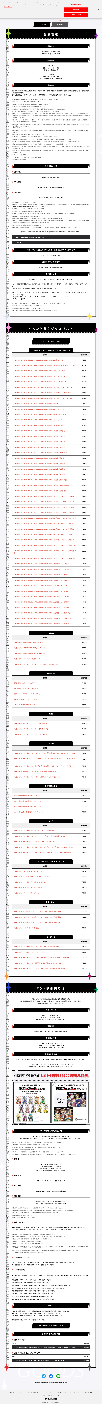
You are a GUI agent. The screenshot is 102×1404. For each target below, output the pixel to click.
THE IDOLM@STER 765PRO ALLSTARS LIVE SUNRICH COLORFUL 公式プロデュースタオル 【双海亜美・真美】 (45, 552)
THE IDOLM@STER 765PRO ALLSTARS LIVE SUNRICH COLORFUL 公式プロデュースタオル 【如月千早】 (44, 502)
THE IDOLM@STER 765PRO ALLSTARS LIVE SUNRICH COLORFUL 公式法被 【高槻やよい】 (40, 453)
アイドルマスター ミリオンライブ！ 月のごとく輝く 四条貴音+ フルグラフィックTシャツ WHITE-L (43, 766)
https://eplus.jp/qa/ (54, 255)
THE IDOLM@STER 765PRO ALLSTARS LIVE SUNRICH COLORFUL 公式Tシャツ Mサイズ (39, 371)
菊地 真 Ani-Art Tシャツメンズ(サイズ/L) (26, 688)
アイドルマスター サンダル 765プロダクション (27, 893)
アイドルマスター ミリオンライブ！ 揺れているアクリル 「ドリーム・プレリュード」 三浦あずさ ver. (43, 847)
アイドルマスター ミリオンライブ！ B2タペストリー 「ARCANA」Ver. (34, 831)
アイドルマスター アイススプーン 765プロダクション (29, 887)
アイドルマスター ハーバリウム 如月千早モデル (27, 659)
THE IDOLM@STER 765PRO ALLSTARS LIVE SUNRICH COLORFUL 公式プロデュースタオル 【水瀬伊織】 (44, 529)
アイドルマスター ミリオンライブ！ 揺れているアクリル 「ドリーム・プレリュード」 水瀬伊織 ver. (42, 852)
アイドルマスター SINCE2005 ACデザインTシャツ (28, 642)
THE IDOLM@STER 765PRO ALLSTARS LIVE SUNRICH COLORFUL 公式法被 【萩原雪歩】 (40, 447)
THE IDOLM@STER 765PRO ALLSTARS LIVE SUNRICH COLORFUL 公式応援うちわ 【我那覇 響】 (42, 624)
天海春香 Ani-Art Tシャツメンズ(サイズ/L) (26, 683)
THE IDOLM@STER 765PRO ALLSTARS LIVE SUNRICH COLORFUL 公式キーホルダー (38, 420)
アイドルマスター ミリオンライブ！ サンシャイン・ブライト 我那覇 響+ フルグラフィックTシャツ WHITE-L (45, 760)
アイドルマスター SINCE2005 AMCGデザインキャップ (29, 653)
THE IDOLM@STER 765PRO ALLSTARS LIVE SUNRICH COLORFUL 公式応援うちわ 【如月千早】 (42, 569)
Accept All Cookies (76, 14)
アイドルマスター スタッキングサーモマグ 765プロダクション (32, 877)
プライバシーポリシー (47, 1392)
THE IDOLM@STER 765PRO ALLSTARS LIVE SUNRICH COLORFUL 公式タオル (36, 403)
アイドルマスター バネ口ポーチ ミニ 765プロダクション (30, 882)
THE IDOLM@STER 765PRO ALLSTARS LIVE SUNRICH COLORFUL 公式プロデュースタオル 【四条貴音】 (44, 534)
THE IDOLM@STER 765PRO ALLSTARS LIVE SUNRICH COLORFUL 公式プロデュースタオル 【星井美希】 (44, 507)
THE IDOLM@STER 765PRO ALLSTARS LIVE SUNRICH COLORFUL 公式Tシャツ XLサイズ (40, 382)
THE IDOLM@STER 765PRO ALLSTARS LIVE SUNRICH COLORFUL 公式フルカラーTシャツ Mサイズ (43, 387)
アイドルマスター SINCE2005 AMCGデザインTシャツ (29, 648)
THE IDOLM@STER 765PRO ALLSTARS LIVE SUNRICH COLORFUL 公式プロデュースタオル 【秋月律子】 (44, 540)
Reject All (76, 9)
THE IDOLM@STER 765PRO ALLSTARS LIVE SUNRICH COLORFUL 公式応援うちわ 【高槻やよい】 (42, 586)
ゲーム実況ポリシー (76, 1392)
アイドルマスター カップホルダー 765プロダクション (29, 871)
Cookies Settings (76, 4)
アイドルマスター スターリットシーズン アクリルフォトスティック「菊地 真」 (37, 922)
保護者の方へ (89, 1392)
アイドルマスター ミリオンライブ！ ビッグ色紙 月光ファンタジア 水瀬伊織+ (37, 947)
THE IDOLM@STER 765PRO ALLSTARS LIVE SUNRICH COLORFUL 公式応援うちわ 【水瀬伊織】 (42, 596)
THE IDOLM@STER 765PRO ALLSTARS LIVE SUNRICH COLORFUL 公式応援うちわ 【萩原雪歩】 (42, 580)
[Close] (99, 9)
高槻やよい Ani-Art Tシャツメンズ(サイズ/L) (27, 694)
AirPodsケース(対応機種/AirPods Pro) (25, 705)
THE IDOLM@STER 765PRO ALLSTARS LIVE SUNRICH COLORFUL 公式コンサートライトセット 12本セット (45, 365)
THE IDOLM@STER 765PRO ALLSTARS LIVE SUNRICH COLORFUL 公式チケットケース (39, 409)
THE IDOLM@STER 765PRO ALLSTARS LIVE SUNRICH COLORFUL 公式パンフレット (38, 360)
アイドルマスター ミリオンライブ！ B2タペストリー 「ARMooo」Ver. (34, 841)
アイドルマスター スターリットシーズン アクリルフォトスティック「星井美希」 (37, 912)
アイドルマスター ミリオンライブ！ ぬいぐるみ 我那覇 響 (30, 723)
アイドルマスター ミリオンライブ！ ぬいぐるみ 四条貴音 (30, 734)
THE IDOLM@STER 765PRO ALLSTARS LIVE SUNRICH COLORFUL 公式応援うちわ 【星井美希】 (42, 575)
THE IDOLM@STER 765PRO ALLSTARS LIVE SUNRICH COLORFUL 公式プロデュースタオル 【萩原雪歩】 (44, 513)
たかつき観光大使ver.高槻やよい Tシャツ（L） (28, 796)
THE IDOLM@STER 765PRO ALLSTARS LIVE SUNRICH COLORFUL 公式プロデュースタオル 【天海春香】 (44, 496)
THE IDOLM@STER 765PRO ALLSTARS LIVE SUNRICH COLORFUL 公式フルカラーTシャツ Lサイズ (43, 393)
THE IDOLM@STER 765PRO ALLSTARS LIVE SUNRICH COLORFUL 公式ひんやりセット (39, 425)
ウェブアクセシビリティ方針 (51, 1395)
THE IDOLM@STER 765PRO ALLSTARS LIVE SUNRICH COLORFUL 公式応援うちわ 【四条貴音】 (42, 602)
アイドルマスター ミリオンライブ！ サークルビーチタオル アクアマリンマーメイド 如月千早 (42, 957)
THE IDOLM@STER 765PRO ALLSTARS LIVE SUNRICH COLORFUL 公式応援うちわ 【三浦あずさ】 (42, 613)
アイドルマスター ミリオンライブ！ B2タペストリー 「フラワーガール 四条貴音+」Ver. (39, 836)
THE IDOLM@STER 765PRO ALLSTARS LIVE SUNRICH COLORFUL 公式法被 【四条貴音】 (40, 469)
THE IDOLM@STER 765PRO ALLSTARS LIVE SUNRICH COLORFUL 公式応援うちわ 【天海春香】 (42, 564)
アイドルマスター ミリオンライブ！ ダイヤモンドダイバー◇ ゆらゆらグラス (36, 664)
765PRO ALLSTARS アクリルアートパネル (26, 699)
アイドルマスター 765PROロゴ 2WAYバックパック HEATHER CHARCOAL (35, 771)
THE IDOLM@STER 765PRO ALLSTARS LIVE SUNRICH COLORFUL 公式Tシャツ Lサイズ (39, 376)
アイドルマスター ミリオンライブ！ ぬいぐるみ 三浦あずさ (31, 729)
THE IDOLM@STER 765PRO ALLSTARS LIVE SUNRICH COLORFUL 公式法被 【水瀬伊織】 (40, 463)
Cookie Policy (8, 7)
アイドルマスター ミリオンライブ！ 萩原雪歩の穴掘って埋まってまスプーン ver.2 (37, 963)
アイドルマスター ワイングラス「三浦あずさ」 (28, 928)
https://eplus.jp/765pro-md (51, 177)
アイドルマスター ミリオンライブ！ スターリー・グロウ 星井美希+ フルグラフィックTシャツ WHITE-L (44, 753)
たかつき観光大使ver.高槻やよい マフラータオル (28, 812)
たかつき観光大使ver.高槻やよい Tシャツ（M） (28, 801)
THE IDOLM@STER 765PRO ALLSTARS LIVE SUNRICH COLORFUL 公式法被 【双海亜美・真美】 (42, 485)
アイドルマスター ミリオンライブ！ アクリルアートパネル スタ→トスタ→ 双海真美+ (39, 968)
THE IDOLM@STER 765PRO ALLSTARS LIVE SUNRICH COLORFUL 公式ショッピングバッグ (40, 414)
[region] (51, 9)
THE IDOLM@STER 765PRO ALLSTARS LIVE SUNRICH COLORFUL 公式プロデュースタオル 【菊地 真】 (44, 523)
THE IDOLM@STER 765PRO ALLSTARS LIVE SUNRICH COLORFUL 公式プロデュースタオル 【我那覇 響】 (44, 558)
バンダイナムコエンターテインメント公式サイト (23, 1392)
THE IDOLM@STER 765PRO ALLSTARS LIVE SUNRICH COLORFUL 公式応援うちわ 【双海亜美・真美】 (44, 618)
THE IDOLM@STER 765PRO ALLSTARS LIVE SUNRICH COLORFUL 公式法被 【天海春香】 (40, 431)
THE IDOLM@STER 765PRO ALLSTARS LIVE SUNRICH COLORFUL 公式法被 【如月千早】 (40, 436)
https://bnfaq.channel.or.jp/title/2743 (51, 267)
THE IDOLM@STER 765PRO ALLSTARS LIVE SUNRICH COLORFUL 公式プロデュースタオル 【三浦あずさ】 (45, 545)
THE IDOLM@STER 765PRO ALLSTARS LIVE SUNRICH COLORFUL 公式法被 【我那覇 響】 (40, 491)
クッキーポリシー (62, 1392)
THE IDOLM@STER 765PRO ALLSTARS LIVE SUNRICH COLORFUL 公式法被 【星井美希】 (40, 442)
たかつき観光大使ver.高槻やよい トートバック (28, 806)
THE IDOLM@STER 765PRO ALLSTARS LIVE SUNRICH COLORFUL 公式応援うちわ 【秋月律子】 (42, 607)
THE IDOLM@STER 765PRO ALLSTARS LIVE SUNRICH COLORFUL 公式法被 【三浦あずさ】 (40, 480)
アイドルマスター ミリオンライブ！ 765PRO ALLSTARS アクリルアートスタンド (37, 777)
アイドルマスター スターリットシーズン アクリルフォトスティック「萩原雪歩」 (37, 917)
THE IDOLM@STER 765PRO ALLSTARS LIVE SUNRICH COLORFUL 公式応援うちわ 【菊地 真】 (41, 591)
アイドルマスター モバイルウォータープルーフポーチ (30, 952)
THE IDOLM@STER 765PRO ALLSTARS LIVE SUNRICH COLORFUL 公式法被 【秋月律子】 (40, 474)
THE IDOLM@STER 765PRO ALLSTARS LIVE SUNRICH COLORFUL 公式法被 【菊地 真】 (39, 458)
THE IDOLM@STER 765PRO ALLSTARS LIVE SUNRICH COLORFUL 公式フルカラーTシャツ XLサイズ (43, 398)
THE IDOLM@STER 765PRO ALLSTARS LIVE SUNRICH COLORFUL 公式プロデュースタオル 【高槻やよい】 (45, 518)
